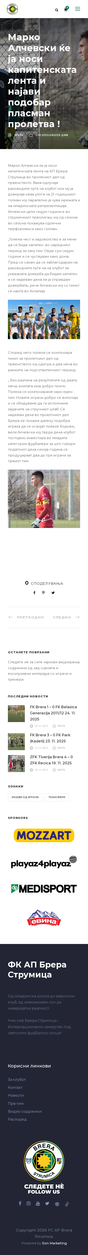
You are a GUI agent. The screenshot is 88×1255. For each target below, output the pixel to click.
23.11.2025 (41, 747)
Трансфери (57, 797)
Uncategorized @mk (52, 135)
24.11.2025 (41, 726)
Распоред (17, 1119)
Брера (18, 135)
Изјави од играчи (25, 797)
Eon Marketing (54, 1243)
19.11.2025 (41, 769)
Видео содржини (25, 1111)
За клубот (17, 1079)
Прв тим (16, 1103)
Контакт (15, 1087)
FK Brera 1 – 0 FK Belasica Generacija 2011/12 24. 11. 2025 (53, 713)
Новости (16, 1095)
